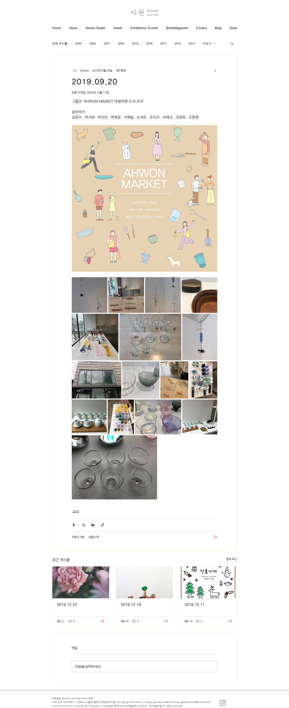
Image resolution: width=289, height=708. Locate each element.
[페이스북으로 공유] (73, 525)
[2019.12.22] (80, 582)
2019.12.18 (131, 605)
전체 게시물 (59, 43)
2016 (177, 43)
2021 (107, 43)
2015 (192, 43)
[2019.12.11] (208, 582)
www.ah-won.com (62, 705)
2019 (135, 43)
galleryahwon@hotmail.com (196, 702)
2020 (121, 43)
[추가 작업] (215, 70)
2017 (163, 43)
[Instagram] (223, 703)
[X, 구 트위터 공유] (83, 525)
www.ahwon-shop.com (87, 705)
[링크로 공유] (102, 525)
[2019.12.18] (144, 582)
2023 (78, 43)
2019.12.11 (195, 605)
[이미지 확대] (144, 198)
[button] (232, 43)
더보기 (207, 43)
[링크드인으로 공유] (93, 525)
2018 (149, 43)
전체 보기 (231, 559)
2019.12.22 (67, 605)
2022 (92, 43)
